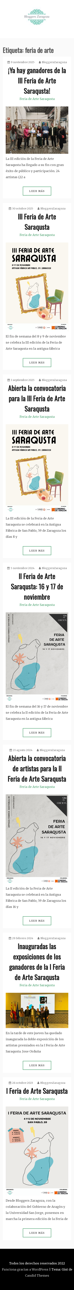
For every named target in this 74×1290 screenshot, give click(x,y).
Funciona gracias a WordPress (25, 1269)
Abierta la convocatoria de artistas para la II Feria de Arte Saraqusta (37, 768)
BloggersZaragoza (54, 62)
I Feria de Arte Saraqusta (37, 1090)
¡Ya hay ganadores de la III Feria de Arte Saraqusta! (37, 80)
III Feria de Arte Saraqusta (37, 221)
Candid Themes (37, 1275)
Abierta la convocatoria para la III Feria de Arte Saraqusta (37, 398)
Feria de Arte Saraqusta (37, 99)
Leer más (37, 191)
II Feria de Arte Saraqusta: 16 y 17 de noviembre (37, 586)
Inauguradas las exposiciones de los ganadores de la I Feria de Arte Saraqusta (37, 961)
